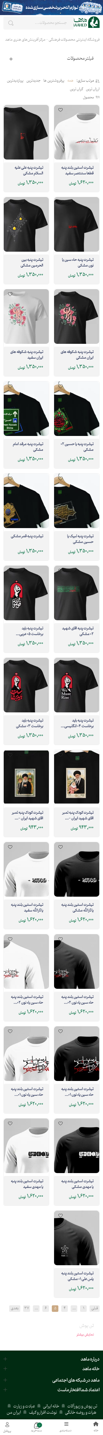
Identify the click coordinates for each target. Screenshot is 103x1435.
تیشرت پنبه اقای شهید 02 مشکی (78, 631)
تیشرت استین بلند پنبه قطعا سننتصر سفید (77, 171)
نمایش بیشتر (85, 1334)
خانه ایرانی (51, 1406)
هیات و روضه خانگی (80, 1412)
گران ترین (76, 89)
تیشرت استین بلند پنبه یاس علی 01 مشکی (77, 1276)
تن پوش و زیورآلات (82, 1406)
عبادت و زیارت (24, 1406)
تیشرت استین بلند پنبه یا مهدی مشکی (77, 1184)
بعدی (15, 1308)
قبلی (94, 1308)
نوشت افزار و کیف (43, 1412)
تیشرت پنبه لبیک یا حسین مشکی (80, 539)
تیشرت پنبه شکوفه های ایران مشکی (77, 355)
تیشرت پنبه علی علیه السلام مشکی (29, 171)
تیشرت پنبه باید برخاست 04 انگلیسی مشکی (79, 723)
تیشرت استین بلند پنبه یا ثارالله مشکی (77, 908)
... (74, 1308)
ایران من (14, 1412)
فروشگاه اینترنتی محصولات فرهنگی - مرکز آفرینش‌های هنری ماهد (52, 40)
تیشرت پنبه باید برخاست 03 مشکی (29, 723)
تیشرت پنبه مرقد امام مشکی (28, 447)
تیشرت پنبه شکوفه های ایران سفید (26, 355)
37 (26, 1308)
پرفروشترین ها (53, 81)
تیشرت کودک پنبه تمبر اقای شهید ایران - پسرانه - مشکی (27, 816)
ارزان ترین (93, 89)
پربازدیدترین (15, 81)
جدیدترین (33, 81)
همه (70, 81)
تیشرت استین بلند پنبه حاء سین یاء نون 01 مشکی (77, 1092)
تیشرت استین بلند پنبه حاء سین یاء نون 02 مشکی (77, 1000)
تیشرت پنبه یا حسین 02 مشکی (77, 447)
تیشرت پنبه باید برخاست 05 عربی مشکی (31, 631)
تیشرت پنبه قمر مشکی (27, 536)
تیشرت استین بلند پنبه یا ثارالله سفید (27, 908)
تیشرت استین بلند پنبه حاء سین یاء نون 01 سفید (27, 1092)
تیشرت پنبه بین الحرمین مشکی (32, 263)
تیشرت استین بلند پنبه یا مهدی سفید (27, 1184)
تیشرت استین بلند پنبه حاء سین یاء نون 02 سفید (27, 1000)
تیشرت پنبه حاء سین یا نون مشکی (78, 263)
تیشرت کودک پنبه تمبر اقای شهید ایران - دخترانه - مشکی (78, 816)
